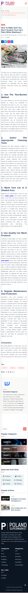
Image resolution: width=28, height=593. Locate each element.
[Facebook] (6, 372)
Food (2, 553)
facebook (7, 476)
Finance (17, 553)
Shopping (21, 368)
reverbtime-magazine (11, 35)
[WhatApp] (14, 372)
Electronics (18, 559)
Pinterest (19, 483)
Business (3, 556)
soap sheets (5, 260)
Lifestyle (12, 368)
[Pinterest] (10, 372)
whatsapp (19, 480)
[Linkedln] (12, 372)
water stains (9, 196)
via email (5, 403)
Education (18, 556)
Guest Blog (18, 562)
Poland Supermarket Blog (14, 587)
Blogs (8, 11)
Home (2, 11)
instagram (7, 480)
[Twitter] (8, 372)
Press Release (19, 565)
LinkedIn (7, 483)
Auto (3, 24)
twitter (19, 476)
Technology (4, 565)
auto (13, 496)
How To (5, 368)
